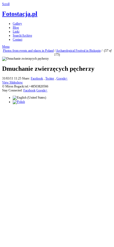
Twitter (49, 78)
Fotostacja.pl (19, 13)
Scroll (6, 4)
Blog (16, 27)
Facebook (37, 78)
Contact (17, 39)
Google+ (62, 78)
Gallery (17, 23)
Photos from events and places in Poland (28, 50)
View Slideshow (12, 82)
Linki (16, 31)
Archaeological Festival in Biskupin (78, 50)
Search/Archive (22, 35)
